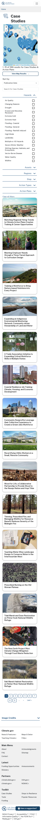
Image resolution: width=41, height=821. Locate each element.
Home (3, 9)
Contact (5, 756)
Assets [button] (28, 167)
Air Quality (9, 100)
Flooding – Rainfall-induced (15, 131)
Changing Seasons (12, 104)
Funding (5, 801)
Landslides (9, 138)
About (4, 749)
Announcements (28, 766)
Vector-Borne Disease (13, 153)
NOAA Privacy (7, 814)
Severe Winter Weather (14, 145)
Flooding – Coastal (12, 123)
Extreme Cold (10, 116)
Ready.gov (6, 819)
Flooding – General (12, 127)
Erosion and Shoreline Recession (13, 112)
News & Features (8, 735)
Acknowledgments (29, 749)
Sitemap (25, 753)
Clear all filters (8, 197)
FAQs (24, 738)
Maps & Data (27, 735)
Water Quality (10, 157)
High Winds (9, 134)
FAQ (3, 753)
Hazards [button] (27, 95)
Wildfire (8, 161)
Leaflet (17, 65)
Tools (4, 797)
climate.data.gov (8, 780)
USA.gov (25, 780)
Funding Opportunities (10, 766)
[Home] (9, 3)
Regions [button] (27, 173)
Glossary (5, 770)
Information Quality (10, 817)
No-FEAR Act (26, 817)
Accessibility (22, 814)
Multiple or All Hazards (14, 141)
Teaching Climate (8, 738)
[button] (8, 35)
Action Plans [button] (25, 191)
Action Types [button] (25, 185)
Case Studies (7, 794)
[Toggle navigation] (37, 3)
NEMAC (25, 783)
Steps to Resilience (29, 794)
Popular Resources (29, 797)
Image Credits (9, 718)
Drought (8, 108)
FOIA (32, 814)
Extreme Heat (10, 120)
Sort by (6, 79)
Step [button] (29, 179)
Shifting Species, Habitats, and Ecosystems (17, 149)
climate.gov (6, 783)
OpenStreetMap (25, 65)
